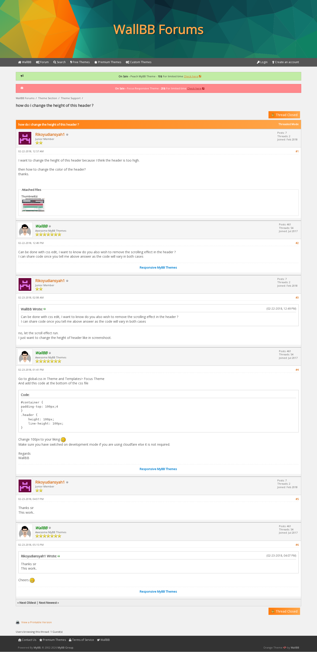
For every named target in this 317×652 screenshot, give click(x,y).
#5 (297, 499)
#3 (297, 297)
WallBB (105, 640)
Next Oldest (27, 602)
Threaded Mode (288, 124)
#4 (297, 369)
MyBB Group (65, 647)
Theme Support (71, 98)
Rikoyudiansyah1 (50, 134)
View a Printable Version (36, 622)
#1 (297, 151)
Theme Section (47, 98)
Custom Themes (140, 62)
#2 (297, 243)
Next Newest (48, 602)
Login (264, 62)
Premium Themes (54, 640)
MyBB (37, 647)
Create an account (286, 62)
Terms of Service (82, 640)
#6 (297, 544)
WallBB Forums (25, 98)
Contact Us (28, 640)
